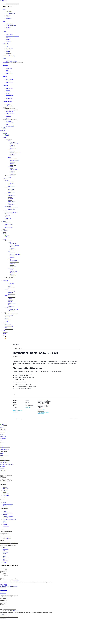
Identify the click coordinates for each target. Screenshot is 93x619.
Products (4, 137)
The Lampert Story (9, 213)
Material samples (11, 204)
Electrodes (12, 146)
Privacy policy (5, 549)
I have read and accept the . (10, 579)
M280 (11, 168)
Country (2, 574)
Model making (6, 43)
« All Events (16, 344)
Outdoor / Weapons (11, 201)
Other (9, 203)
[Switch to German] (7, 134)
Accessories (12, 145)
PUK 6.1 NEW (13, 142)
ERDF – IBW (5, 552)
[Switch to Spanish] (7, 135)
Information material (9, 227)
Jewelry (4, 9)
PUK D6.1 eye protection (15, 152)
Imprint (4, 547)
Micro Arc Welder (13, 169)
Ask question (3, 590)
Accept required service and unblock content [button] (43, 413)
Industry (4, 31)
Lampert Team (8, 218)
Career (6, 219)
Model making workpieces (13, 207)
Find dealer (3, 593)
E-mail (1, 572)
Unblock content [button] (41, 411)
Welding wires (13, 148)
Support (4, 221)
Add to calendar (19, 394)
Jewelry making (11, 181)
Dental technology (11, 189)
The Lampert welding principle (11, 212)
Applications (5, 178)
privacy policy (15, 579)
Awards (6, 216)
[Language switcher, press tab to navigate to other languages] (5, 133)
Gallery (9, 184)
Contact (4, 333)
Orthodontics (10, 190)
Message (2, 578)
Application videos (11, 186)
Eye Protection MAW (14, 160)
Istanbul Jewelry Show (73, 419)
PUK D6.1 (12, 151)
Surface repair (10, 198)
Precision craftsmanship (9, 55)
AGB (4, 550)
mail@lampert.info (6, 481)
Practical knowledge (9, 224)
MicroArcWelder (13, 158)
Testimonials (7, 215)
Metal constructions (11, 195)
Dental (4, 21)
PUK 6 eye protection (14, 143)
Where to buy (5, 230)
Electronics (10, 197)
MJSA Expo (20, 419)
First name (2, 570)
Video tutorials (8, 222)
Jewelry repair (10, 183)
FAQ (6, 226)
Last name (2, 571)
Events (4, 229)
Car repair (10, 200)
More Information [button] (41, 409)
